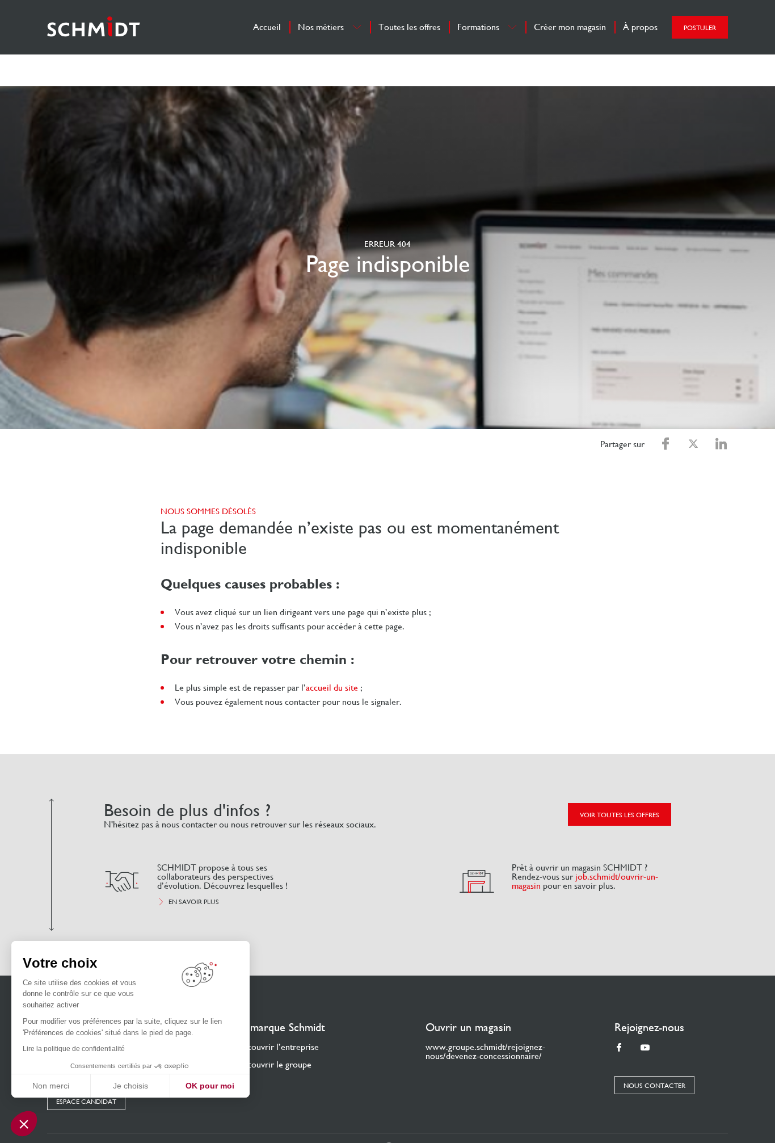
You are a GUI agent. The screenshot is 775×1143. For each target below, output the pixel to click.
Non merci (50, 1085)
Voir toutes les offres (619, 815)
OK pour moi (210, 1085)
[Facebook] (619, 1048)
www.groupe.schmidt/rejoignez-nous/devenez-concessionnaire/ (485, 1051)
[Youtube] (645, 1048)
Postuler (700, 28)
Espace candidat (86, 1102)
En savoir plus (194, 902)
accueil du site (332, 687)
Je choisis (130, 1085)
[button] (23, 1123)
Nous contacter (654, 1086)
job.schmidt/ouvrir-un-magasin (585, 881)
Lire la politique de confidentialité (74, 1049)
